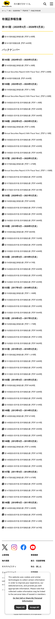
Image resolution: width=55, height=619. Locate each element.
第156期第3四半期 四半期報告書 (23, 207)
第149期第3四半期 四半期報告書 (23, 422)
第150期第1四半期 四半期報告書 (23, 404)
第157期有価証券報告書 (20, 164)
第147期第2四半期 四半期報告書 (23, 490)
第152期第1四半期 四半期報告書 (23, 343)
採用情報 (34, 572)
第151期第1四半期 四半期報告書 (23, 374)
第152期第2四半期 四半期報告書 (23, 337)
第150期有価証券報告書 (19, 385)
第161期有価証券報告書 (19, 36)
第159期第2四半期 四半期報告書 (23, 109)
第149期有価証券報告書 (19, 416)
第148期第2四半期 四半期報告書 (23, 459)
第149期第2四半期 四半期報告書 (23, 429)
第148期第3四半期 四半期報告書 (23, 453)
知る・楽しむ (36, 566)
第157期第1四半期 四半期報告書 (23, 189)
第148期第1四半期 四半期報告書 (23, 466)
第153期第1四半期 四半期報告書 (23, 312)
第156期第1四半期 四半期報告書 (23, 220)
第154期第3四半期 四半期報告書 (23, 269)
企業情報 (5, 555)
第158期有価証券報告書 (19, 126)
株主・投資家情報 (38, 561)
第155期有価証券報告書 (19, 232)
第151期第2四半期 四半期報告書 (23, 367)
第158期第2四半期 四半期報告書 (23, 146)
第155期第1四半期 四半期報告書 (23, 251)
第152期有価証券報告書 (20, 324)
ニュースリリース (9, 572)
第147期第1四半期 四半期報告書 (23, 496)
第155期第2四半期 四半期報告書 (23, 244)
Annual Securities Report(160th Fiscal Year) (27, 71)
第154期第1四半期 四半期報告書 (23, 282)
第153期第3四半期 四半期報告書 (23, 299)
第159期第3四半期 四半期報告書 (23, 102)
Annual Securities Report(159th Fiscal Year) (27, 96)
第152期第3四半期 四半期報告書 (23, 330)
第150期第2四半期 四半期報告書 (23, 398)
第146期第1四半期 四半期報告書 (23, 527)
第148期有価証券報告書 (20, 446)
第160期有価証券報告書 (19, 65)
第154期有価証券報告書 (19, 262)
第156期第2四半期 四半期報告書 (23, 214)
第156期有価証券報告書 (19, 201)
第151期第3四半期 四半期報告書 (23, 361)
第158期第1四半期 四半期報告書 (23, 152)
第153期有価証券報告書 (20, 293)
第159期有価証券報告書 (19, 89)
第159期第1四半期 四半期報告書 (23, 115)
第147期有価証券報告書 (20, 477)
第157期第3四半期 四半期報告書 (23, 177)
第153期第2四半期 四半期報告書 (23, 306)
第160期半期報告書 (17, 78)
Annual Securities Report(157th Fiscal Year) (28, 170)
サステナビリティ (9, 566)
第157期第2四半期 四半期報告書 (23, 183)
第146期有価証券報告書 (20, 508)
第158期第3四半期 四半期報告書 (23, 139)
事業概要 (34, 555)
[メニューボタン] (51, 3)
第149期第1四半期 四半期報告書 (23, 435)
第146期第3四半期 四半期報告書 (23, 514)
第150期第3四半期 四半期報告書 (23, 391)
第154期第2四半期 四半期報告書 (23, 275)
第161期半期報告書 (17, 43)
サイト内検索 (45, 4)
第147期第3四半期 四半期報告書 (23, 484)
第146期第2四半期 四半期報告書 (23, 521)
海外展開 (5, 561)
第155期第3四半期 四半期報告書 (23, 238)
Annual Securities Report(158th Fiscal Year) (27, 133)
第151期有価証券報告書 (20, 354)
